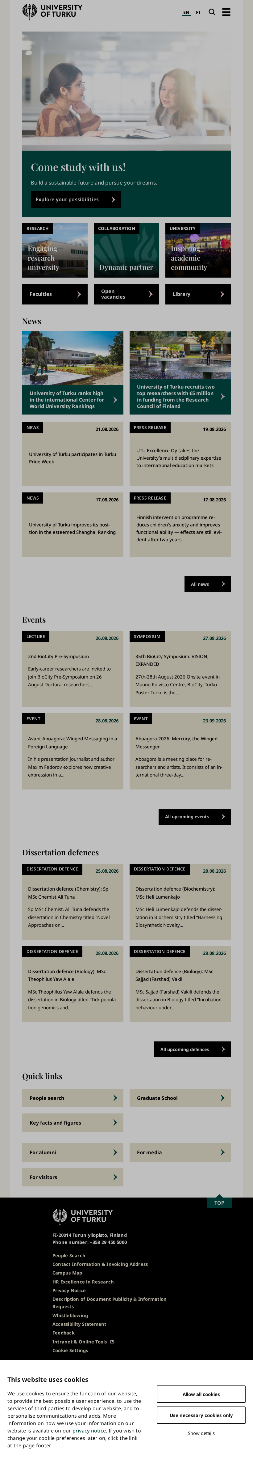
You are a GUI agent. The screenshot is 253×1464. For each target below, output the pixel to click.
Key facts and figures (55, 1122)
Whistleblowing (70, 1315)
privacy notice (89, 1430)
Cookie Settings (70, 1350)
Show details (201, 1433)
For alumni (43, 1152)
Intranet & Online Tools (79, 1341)
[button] (226, 12)
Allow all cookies (201, 1394)
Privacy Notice (69, 1290)
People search (47, 1098)
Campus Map (67, 1273)
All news (200, 584)
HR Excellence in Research (83, 1282)
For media (149, 1152)
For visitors (43, 1177)
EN (186, 12)
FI (198, 12)
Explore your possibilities (67, 199)
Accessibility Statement (79, 1324)
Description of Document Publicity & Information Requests (109, 1302)
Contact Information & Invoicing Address (100, 1264)
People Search (68, 1255)
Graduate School (157, 1098)
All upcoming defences (184, 1049)
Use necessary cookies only (201, 1415)
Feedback (63, 1333)
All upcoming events (187, 816)
